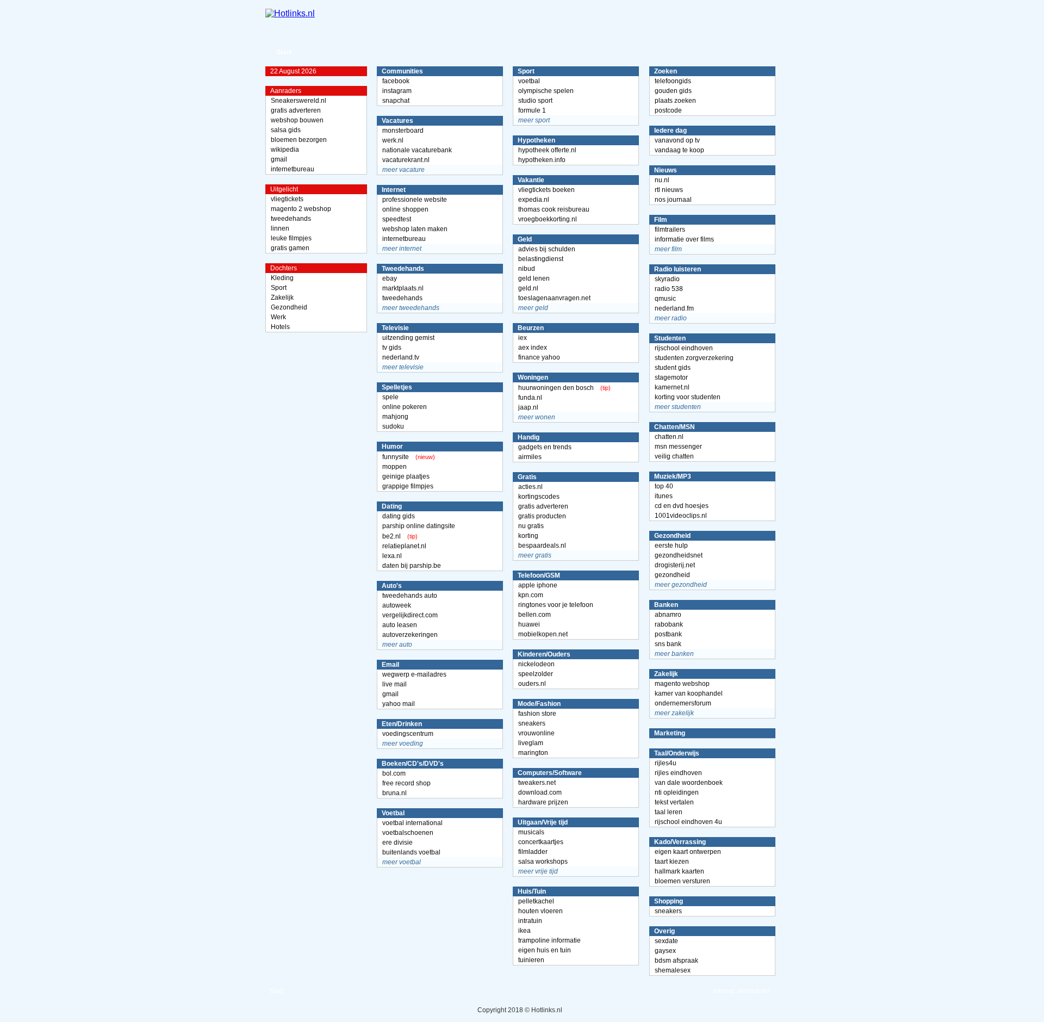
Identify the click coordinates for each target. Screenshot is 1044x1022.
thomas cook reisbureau (553, 209)
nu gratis (531, 526)
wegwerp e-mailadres (414, 674)
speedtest (396, 219)
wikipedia (285, 149)
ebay (389, 278)
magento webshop (682, 683)
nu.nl (662, 180)
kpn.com (530, 595)
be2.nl (391, 536)
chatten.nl (669, 437)
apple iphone (537, 585)
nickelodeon (536, 664)
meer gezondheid (681, 585)
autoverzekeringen (410, 635)
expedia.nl (533, 199)
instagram (397, 91)
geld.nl (528, 288)
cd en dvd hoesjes (682, 506)
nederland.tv (400, 357)
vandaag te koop (679, 150)
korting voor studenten (687, 397)
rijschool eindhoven (684, 348)
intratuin (530, 921)
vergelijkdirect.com (410, 615)
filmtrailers (670, 229)
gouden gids (673, 91)
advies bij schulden (546, 249)
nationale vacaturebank (417, 150)
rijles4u (665, 763)
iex (522, 338)
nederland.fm (674, 308)
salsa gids (286, 130)
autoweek (396, 605)
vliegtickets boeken (546, 190)
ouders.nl (532, 683)
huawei (529, 624)
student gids (673, 367)
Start (283, 52)
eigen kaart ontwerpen (688, 852)
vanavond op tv (677, 140)
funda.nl (530, 397)
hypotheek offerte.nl (547, 150)
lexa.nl (392, 556)
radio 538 (669, 289)
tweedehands (291, 218)
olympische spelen (546, 91)
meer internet (401, 248)
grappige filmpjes (407, 486)
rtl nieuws (669, 190)
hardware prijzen (543, 802)
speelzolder (535, 674)
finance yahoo (539, 357)
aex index (532, 347)
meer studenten (678, 407)
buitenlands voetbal (411, 852)
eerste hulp (671, 545)
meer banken (674, 654)
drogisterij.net (675, 565)
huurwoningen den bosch (556, 388)
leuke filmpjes (291, 238)
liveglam (530, 743)
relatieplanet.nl (404, 546)
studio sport (535, 100)
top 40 (664, 486)
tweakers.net (537, 782)
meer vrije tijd (538, 871)
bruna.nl (394, 793)
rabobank (669, 624)
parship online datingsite (418, 526)
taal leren (668, 812)
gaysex (665, 951)
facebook (395, 81)
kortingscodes (539, 496)
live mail (394, 684)
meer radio (671, 318)
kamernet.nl (672, 387)
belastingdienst (540, 259)
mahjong (395, 416)
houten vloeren (540, 911)
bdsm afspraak (676, 960)
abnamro (668, 614)
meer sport (534, 120)
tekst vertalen (674, 802)
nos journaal (673, 199)
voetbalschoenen (407, 833)
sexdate (666, 941)
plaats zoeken (675, 100)
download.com (540, 792)
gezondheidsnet (679, 555)
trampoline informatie (549, 940)
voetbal (529, 81)
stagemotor (671, 377)
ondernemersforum (683, 703)
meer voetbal (401, 862)
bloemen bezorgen (299, 140)
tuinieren (531, 960)
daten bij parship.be (411, 565)
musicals (531, 832)
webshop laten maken (415, 229)
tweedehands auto (409, 595)
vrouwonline (536, 733)
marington (533, 753)
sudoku (393, 426)
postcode (668, 110)
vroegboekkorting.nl (547, 219)
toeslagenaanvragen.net (554, 298)
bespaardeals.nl (542, 545)
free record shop (406, 783)
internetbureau (292, 169)
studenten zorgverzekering (694, 358)
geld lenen (534, 278)
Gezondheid (289, 307)
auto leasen (399, 625)
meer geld (533, 308)
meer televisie (403, 367)
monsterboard (403, 130)
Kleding (282, 278)
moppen (394, 466)
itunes (664, 496)
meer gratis (534, 555)
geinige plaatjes (406, 476)
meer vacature (403, 170)
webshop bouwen (297, 120)
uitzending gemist (408, 338)
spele (390, 397)
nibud (526, 268)
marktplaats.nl (403, 288)
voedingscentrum (407, 734)
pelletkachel (536, 901)
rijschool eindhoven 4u (688, 822)
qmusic (665, 298)
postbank (668, 634)
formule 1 (532, 110)
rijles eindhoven (678, 773)
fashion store (537, 713)
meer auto (397, 644)
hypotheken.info (542, 160)
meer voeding (402, 743)
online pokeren (404, 407)
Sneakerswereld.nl (298, 100)
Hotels (280, 327)
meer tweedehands (410, 308)
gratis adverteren (296, 110)
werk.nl (392, 140)
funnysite (395, 457)
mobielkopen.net (543, 634)
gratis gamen (290, 248)
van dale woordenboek (689, 782)
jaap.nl (528, 407)
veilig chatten (674, 456)
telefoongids (673, 81)
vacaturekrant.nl (406, 160)
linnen (280, 228)
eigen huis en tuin (544, 950)
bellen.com (534, 614)
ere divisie (397, 842)
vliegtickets (287, 199)
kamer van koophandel (689, 693)
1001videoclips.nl (681, 515)
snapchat (395, 100)
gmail (279, 159)
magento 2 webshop (301, 209)
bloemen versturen (682, 881)
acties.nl (530, 487)
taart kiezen (672, 861)
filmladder (533, 852)
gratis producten (542, 516)
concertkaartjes (540, 842)
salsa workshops (543, 861)
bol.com (394, 773)
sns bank (668, 644)
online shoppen (405, 209)
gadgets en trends (544, 447)
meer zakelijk (674, 713)
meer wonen (536, 417)
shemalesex (673, 970)
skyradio (667, 279)
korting (528, 536)
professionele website (414, 199)
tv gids (391, 347)
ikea (524, 930)
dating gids (398, 516)
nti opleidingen (677, 792)
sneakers (531, 723)
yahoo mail (398, 704)
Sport (279, 288)
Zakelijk (282, 297)
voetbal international (412, 823)
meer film (668, 249)
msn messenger (678, 446)
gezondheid (672, 575)
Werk (278, 317)
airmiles (530, 457)
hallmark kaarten (679, 871)
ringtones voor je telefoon (555, 605)
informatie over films (684, 239)
